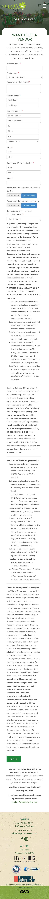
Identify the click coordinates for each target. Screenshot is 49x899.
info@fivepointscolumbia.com (24, 833)
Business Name (13, 63)
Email (9, 178)
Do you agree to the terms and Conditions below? (20, 213)
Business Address (14, 111)
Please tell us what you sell (18, 82)
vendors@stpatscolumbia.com (24, 802)
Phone (9, 147)
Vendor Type (12, 73)
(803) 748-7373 (24, 830)
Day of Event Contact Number (19, 163)
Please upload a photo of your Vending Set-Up (23, 189)
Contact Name (13, 95)
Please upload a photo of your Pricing (23, 201)
